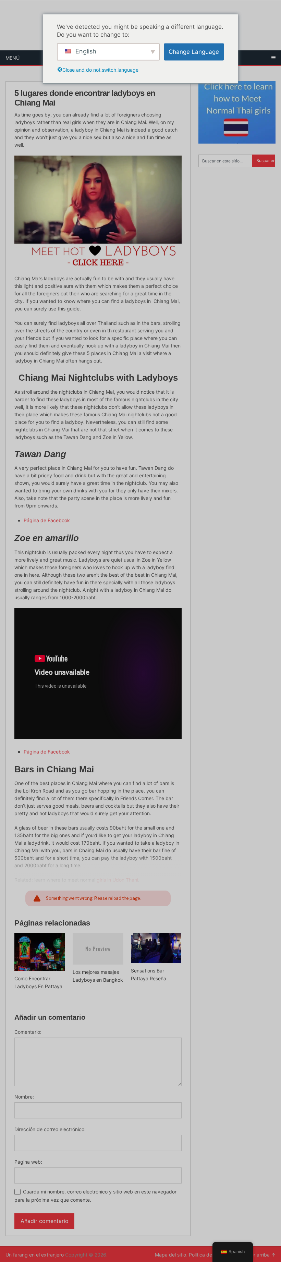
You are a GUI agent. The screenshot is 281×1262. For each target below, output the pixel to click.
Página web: (28, 1162)
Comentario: (27, 1032)
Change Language (194, 51)
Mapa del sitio (170, 1255)
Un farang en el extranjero (34, 1255)
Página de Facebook (47, 520)
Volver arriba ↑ (259, 1255)
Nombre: (24, 1097)
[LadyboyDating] (98, 212)
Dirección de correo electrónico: (50, 1129)
